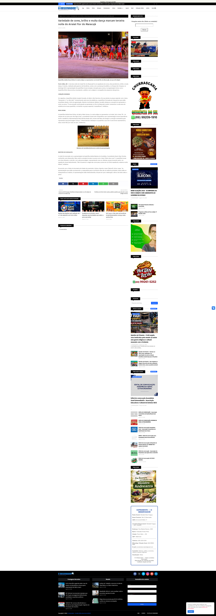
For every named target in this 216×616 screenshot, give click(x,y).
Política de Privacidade (152, 613)
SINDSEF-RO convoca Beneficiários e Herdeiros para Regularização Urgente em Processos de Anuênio (77, 605)
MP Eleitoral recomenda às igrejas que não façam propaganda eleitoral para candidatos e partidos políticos (76, 595)
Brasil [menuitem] (132, 8)
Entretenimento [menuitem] (107, 8)
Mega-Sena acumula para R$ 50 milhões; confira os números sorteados (111, 600)
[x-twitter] (139, 573)
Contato (143, 613)
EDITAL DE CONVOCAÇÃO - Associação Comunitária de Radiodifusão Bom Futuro (148, 414)
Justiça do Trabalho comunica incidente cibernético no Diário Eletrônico (111, 584)
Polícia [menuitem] (93, 8)
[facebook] (135, 573)
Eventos (68, 16)
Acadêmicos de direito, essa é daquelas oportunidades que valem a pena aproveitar (92, 215)
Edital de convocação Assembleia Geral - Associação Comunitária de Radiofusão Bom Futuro (147, 429)
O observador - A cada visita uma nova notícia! (79, 613)
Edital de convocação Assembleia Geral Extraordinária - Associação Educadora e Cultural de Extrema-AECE (144, 400)
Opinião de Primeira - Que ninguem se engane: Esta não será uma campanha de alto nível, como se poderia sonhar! (148, 363)
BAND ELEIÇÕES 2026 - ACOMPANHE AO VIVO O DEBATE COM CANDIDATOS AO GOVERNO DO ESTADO (144, 193)
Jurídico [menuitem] (147, 8)
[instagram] (147, 573)
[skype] (143, 573)
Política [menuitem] (87, 8)
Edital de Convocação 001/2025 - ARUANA (147, 459)
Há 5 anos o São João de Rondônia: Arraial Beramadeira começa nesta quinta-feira (116, 215)
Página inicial (62, 16)
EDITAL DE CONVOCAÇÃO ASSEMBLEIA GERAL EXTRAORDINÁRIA (148, 421)
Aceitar (191, 611)
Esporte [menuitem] (127, 8)
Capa (138, 613)
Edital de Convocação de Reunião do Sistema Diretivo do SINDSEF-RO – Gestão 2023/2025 (148, 444)
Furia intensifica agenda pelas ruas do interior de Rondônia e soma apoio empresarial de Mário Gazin (99, 3)
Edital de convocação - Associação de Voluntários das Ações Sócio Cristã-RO (148, 451)
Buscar (144, 29)
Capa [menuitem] (83, 8)
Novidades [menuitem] (120, 8)
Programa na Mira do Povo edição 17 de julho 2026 (148, 212)
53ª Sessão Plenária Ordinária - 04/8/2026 (146, 205)
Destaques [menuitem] (99, 8)
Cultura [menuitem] (113, 8)
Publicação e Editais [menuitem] (140, 8)
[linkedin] (156, 573)
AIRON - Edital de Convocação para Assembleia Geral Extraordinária (147, 436)
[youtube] (152, 573)
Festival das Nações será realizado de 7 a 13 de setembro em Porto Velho (69, 214)
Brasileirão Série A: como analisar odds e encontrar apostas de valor (111, 592)
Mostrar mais (153, 164)
